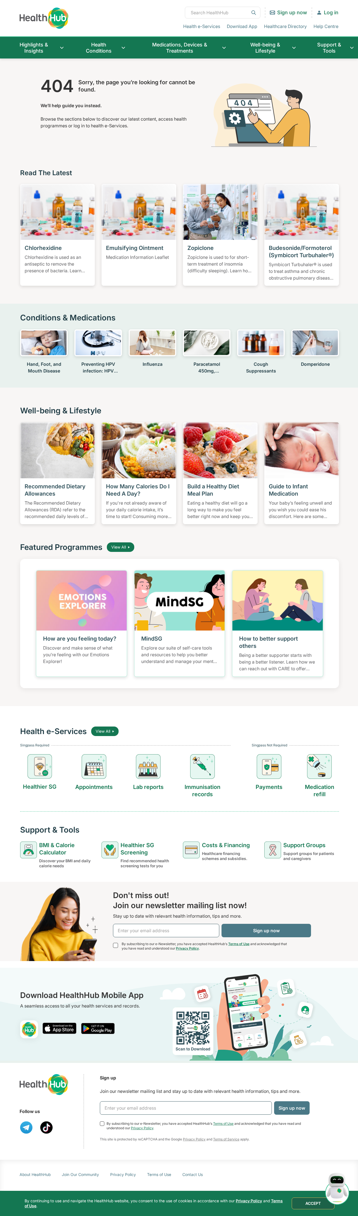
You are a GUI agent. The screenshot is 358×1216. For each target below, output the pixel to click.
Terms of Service (226, 1139)
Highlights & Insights (34, 48)
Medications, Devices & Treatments (179, 48)
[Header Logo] (44, 18)
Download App (242, 26)
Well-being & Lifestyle (265, 48)
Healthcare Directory (285, 26)
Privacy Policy (187, 948)
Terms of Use (238, 944)
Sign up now (292, 12)
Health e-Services (201, 26)
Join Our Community (80, 1174)
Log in (331, 12)
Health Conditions (99, 48)
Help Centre (326, 26)
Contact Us (192, 1174)
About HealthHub (35, 1174)
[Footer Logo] (44, 1084)
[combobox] (222, 12)
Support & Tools (329, 48)
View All (118, 547)
